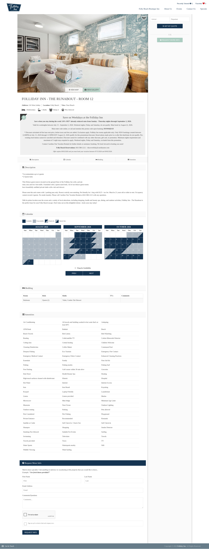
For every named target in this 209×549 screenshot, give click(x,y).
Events (179, 9)
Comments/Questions (29, 495)
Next (91, 273)
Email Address (27, 486)
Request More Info (170, 40)
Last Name (88, 477)
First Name (26, 477)
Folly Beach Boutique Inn (149, 9)
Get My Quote (170, 26)
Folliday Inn (181, 546)
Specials (203, 9)
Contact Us (191, 9)
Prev (74, 273)
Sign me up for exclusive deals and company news (41, 523)
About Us (168, 9)
